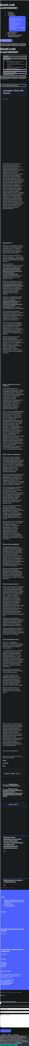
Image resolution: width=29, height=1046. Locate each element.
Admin (4, 760)
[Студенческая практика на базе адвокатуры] (7, 946)
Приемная (4, 965)
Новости (3, 966)
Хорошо (19, 1043)
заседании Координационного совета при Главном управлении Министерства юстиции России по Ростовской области (12, 270)
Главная (3, 962)
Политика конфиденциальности (8, 1045)
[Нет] (17, 1045)
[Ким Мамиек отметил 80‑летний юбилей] (7, 926)
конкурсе (15, 570)
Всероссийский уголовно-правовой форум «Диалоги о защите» (13, 284)
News (4, 766)
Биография (4, 963)
